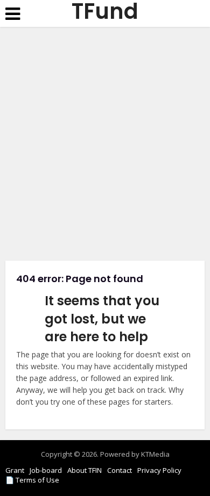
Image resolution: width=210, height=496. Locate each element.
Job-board (46, 470)
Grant (14, 470)
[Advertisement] (105, 148)
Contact (119, 470)
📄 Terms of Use (32, 480)
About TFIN (84, 470)
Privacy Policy (159, 470)
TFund (105, 11)
